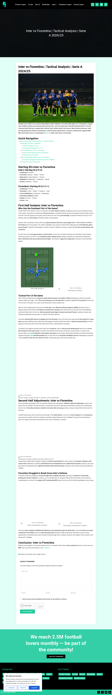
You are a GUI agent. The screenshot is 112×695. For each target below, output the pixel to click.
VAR (31, 335)
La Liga (30, 4)
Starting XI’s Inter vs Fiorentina (31, 143)
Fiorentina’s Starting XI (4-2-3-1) (33, 148)
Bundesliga (45, 4)
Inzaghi (38, 554)
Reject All (23, 687)
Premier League (20, 4)
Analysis (23, 554)
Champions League (65, 4)
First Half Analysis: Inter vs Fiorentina (33, 150)
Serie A (37, 4)
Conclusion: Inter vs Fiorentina (31, 162)
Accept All (34, 687)
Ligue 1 (54, 4)
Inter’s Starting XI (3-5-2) (30, 146)
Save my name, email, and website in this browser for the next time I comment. (44, 599)
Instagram (46, 548)
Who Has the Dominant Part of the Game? (35, 153)
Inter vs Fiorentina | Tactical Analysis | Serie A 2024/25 (37, 141)
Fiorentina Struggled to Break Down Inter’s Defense (39, 159)
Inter (34, 554)
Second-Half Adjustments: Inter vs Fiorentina (35, 157)
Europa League (79, 4)
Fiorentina (29, 554)
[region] (23, 682)
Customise (11, 687)
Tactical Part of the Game (30, 155)
